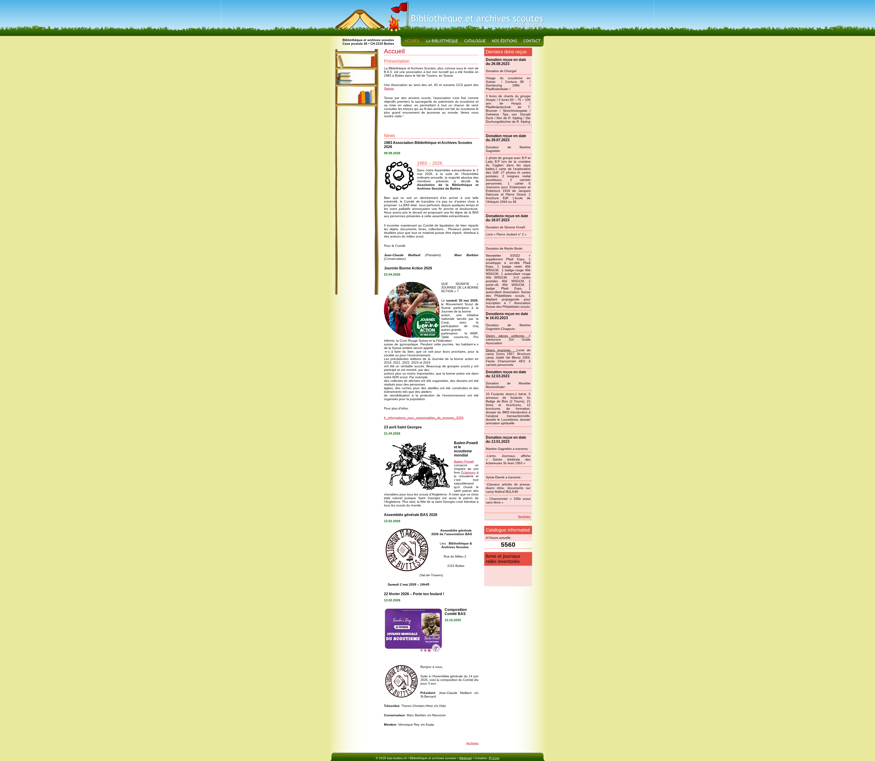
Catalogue (475, 41)
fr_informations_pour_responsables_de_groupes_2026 (423, 418)
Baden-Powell (464, 461)
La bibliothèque (442, 41)
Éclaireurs (468, 472)
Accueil (412, 41)
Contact (531, 41)
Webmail (465, 758)
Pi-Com (494, 758)
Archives (472, 743)
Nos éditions (504, 41)
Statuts (389, 88)
